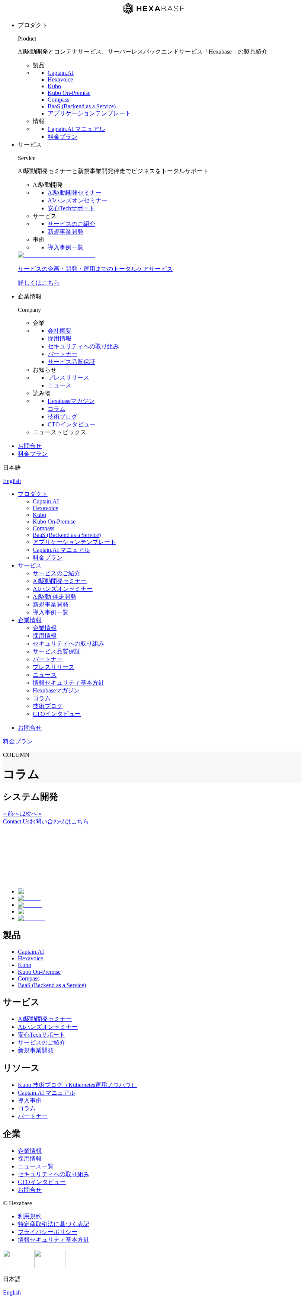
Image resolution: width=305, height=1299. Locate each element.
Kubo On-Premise (69, 93)
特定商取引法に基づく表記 (53, 1224)
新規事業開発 (65, 231)
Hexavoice (60, 79)
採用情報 (59, 338)
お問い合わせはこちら (46, 821)
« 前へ (11, 813)
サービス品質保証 (71, 362)
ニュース (59, 385)
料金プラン (62, 137)
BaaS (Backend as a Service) (82, 106)
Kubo (54, 86)
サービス (30, 565)
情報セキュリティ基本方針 (68, 682)
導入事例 (30, 1100)
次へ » (33, 813)
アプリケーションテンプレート (89, 113)
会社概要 (59, 330)
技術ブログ (62, 416)
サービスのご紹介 (71, 224)
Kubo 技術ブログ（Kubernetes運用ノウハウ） (77, 1085)
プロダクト (33, 494)
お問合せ (30, 446)
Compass (58, 99)
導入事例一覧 (65, 247)
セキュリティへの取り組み (83, 346)
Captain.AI (61, 73)
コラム (56, 409)
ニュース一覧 (36, 1166)
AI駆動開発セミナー (75, 192)
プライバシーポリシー (47, 1232)
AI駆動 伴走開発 (54, 596)
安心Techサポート (71, 208)
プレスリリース (68, 377)
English (12, 481)
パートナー (62, 354)
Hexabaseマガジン (71, 401)
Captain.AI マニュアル (76, 129)
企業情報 (30, 620)
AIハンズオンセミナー (77, 200)
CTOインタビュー (72, 424)
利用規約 (30, 1216)
